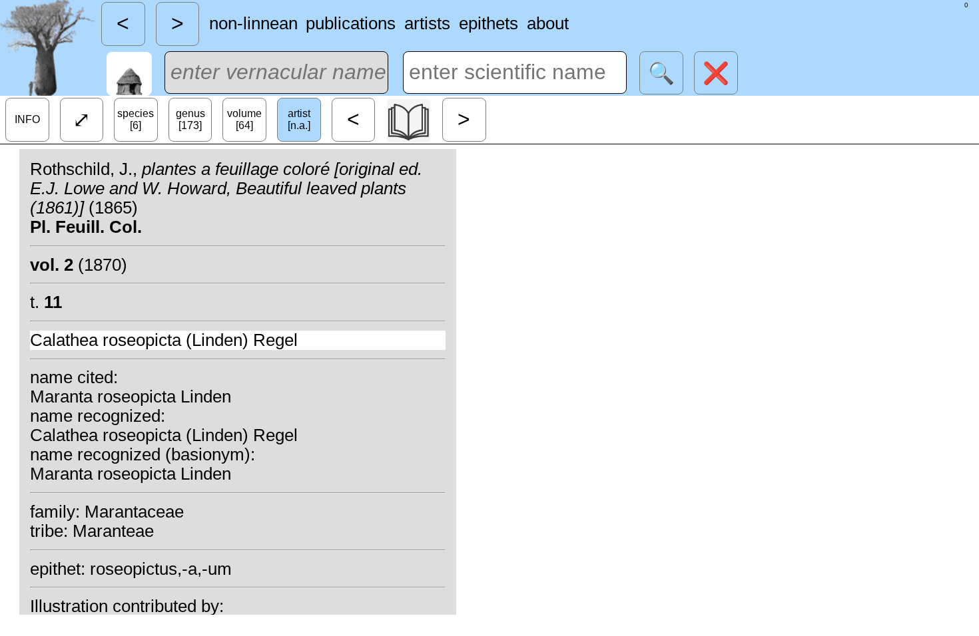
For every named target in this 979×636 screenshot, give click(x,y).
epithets (488, 23)
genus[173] (190, 119)
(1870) (78, 264)
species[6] (135, 119)
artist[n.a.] (299, 119)
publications (351, 23)
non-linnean (253, 23)
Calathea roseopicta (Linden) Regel (164, 340)
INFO (27, 119)
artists (427, 23)
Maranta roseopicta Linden (130, 396)
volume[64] (244, 119)
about (548, 23)
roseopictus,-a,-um (161, 568)
